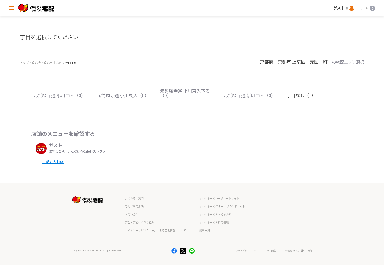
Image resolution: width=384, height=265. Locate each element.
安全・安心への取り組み (139, 222)
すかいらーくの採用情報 (214, 222)
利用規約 (271, 250)
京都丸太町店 (53, 161)
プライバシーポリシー (247, 250)
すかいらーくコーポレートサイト (219, 198)
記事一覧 (204, 230)
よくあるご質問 (134, 198)
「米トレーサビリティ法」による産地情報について (155, 230)
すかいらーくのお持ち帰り (215, 214)
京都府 (36, 62)
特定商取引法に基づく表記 (298, 250)
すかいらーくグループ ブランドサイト (222, 206)
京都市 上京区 (53, 62)
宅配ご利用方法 (134, 206)
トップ (24, 62)
